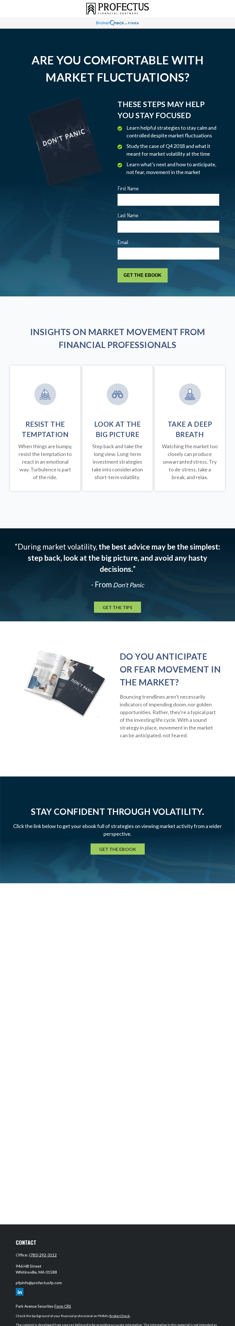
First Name (128, 188)
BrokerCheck (119, 1316)
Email (122, 242)
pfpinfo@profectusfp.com (39, 1282)
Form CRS (62, 1306)
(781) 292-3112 (43, 1254)
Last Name (127, 215)
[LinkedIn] (19, 1292)
